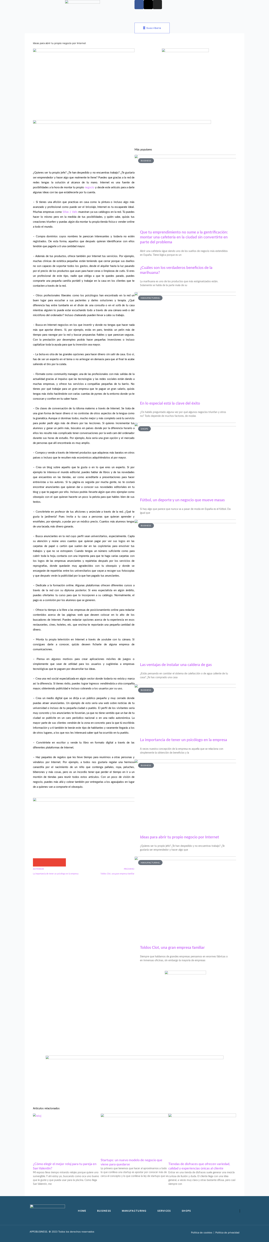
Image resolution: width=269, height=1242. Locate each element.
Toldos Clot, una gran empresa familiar (172, 948)
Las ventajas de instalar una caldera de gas (176, 665)
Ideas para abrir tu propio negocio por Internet (179, 837)
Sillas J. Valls (70, 212)
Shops (110, 26)
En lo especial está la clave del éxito (170, 403)
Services (94, 26)
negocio (89, 187)
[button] (37, 862)
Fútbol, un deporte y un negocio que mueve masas (182, 500)
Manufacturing (74, 26)
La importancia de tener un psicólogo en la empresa (183, 740)
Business (53, 26)
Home (37, 26)
